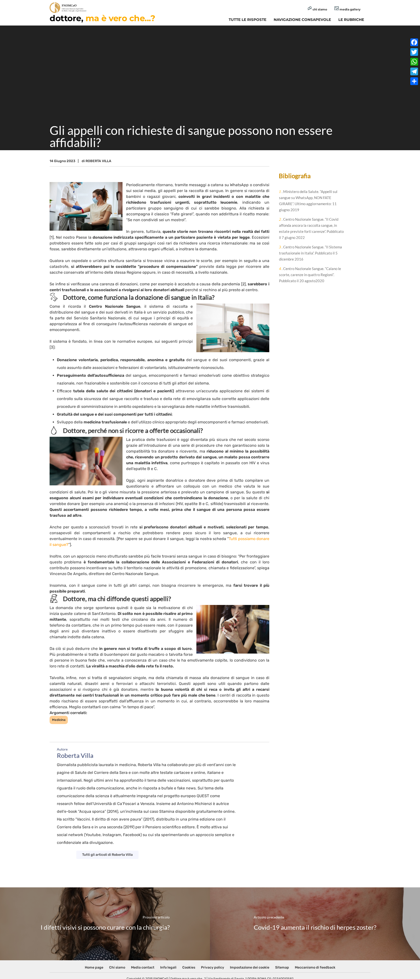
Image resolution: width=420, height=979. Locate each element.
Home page (94, 967)
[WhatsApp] (414, 62)
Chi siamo (117, 967)
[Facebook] (414, 42)
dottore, (102, 18)
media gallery (349, 9)
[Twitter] (414, 52)
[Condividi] (414, 81)
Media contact (142, 967)
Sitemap (282, 967)
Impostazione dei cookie (249, 967)
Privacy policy (212, 967)
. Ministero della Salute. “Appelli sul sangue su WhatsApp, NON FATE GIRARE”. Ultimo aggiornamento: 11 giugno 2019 (308, 200)
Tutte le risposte (247, 19)
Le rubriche (351, 19)
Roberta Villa (98, 161)
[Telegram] (414, 71)
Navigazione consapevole (302, 19)
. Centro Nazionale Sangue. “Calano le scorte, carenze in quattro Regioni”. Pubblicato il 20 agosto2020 (310, 274)
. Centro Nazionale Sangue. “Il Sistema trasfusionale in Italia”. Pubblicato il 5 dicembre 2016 (310, 253)
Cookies (188, 967)
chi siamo (319, 9)
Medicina (58, 720)
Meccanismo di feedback (315, 967)
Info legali (168, 967)
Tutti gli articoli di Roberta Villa (107, 855)
